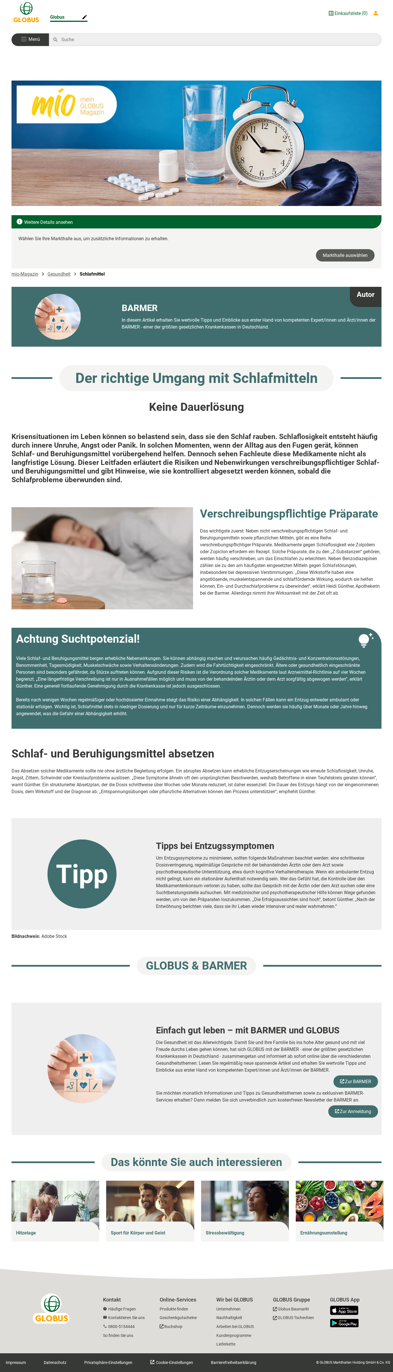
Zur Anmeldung (355, 1111)
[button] (30, 39)
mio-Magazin (25, 274)
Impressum (16, 1362)
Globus (57, 17)
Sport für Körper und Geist (138, 1233)
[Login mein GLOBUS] (376, 13)
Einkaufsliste (348, 13)
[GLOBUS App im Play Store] (344, 1323)
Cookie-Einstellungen (174, 1362)
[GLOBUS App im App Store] (346, 1311)
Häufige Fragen (122, 1309)
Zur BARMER (358, 1081)
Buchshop (173, 1326)
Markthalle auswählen (345, 255)
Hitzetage (26, 1233)
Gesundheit (58, 274)
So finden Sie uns (118, 1335)
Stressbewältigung (225, 1233)
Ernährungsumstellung (323, 1233)
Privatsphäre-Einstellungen (108, 1362)
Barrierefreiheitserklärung (233, 1362)
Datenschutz (55, 1362)
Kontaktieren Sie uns (126, 1317)
